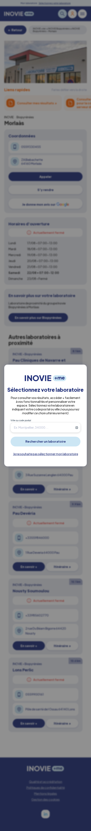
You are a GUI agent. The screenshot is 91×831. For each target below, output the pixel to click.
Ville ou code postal (21, 420)
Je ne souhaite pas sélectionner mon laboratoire (45, 454)
